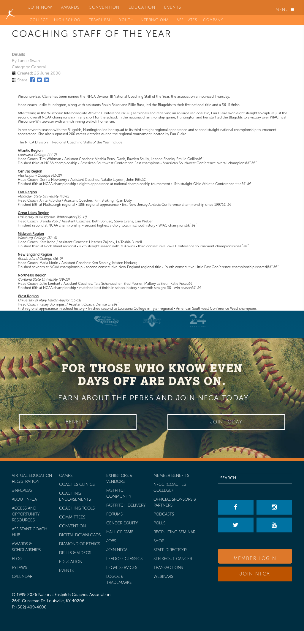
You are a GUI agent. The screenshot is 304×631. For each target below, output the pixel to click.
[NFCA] (10, 7)
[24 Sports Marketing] (198, 320)
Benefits (78, 422)
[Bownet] (152, 320)
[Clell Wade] (106, 320)
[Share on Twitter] (39, 79)
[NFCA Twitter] (236, 525)
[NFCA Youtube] (274, 525)
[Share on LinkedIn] (46, 79)
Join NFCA (255, 574)
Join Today (226, 422)
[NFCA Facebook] (236, 507)
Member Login (255, 558)
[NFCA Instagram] (274, 507)
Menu (283, 9)
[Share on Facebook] (32, 79)
